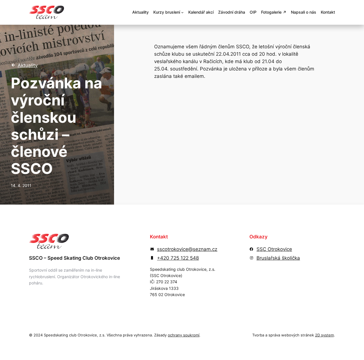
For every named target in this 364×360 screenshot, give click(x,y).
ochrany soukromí (183, 335)
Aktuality (28, 65)
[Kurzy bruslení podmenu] (182, 12)
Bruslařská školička (278, 258)
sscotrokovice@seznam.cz (187, 249)
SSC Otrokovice (274, 249)
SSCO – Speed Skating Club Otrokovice (74, 258)
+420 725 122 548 (178, 258)
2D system (324, 335)
